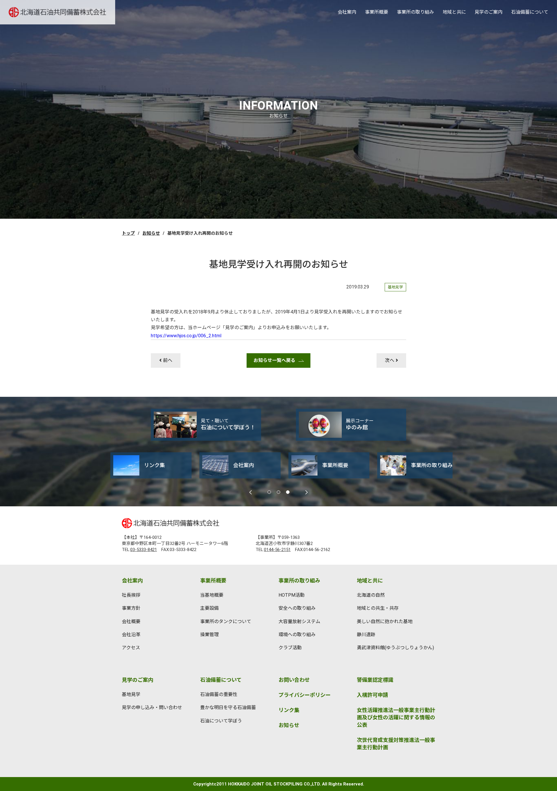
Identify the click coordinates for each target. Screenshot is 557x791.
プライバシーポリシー (304, 695)
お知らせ (151, 233)
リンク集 (288, 710)
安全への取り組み (297, 608)
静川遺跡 (366, 634)
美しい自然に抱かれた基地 (385, 621)
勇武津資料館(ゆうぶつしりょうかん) (395, 647)
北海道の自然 (371, 595)
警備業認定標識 (375, 680)
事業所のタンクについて (225, 621)
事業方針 (131, 608)
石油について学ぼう (221, 721)
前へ (167, 360)
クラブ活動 (290, 647)
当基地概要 (211, 595)
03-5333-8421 (143, 549)
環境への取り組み (297, 634)
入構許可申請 (372, 695)
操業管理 (209, 634)
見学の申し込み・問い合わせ (152, 707)
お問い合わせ (294, 680)
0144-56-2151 (277, 549)
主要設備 (209, 608)
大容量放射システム (299, 621)
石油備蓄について (529, 12)
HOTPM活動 (291, 595)
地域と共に (454, 12)
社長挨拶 (131, 595)
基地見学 (131, 694)
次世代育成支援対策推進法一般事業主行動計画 (396, 743)
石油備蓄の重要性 (218, 694)
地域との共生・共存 (378, 608)
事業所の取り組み (415, 12)
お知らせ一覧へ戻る (274, 360)
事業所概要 (376, 12)
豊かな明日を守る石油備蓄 (228, 707)
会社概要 (131, 621)
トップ (128, 233)
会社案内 (347, 12)
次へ (389, 360)
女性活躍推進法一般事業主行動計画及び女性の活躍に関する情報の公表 (396, 717)
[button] (269, 492)
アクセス (131, 647)
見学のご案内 (488, 12)
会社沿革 (131, 634)
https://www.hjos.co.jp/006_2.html (186, 335)
